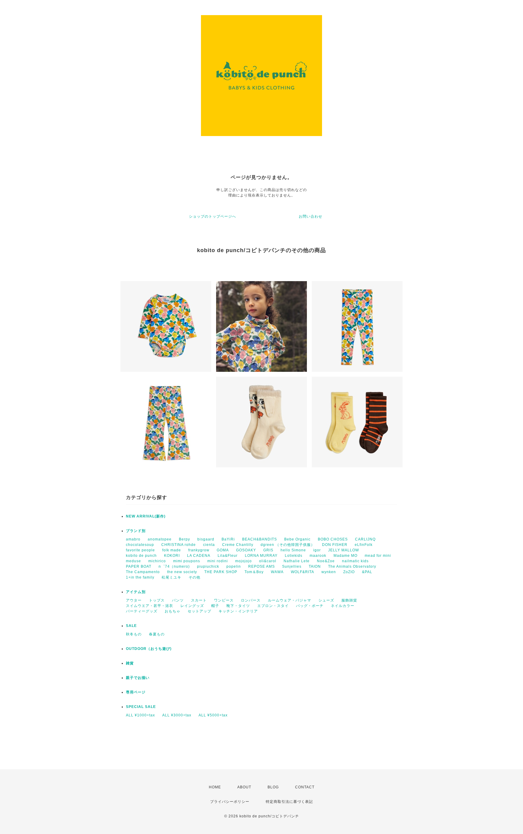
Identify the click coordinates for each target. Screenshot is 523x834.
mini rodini (217, 561)
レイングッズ (192, 606)
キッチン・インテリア (238, 611)
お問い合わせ (310, 216)
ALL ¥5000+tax (213, 715)
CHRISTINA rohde (178, 545)
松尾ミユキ (171, 577)
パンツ (178, 600)
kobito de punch (141, 555)
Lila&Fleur (228, 555)
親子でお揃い (138, 678)
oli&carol (267, 561)
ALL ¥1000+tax (140, 715)
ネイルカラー (342, 606)
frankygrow (198, 550)
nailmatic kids (355, 561)
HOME (215, 787)
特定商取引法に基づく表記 (289, 802)
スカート (199, 600)
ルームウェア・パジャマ (289, 600)
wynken (328, 572)
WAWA (277, 572)
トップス (157, 600)
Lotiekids (293, 555)
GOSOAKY (246, 550)
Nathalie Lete (297, 561)
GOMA (223, 550)
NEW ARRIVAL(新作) (146, 516)
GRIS (268, 550)
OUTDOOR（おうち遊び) (149, 649)
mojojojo (243, 561)
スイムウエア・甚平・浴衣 (149, 606)
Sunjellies (291, 566)
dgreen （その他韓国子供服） (288, 545)
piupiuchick (208, 566)
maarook (318, 555)
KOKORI (172, 555)
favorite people (140, 550)
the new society (182, 572)
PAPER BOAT (138, 566)
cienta (209, 545)
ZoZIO (349, 572)
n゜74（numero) (174, 566)
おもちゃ (172, 611)
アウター (134, 600)
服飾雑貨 (349, 600)
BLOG (273, 787)
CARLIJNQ (365, 539)
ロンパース (251, 600)
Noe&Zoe (326, 561)
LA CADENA (198, 555)
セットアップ (199, 611)
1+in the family (140, 577)
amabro (133, 539)
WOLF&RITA (302, 572)
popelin (233, 566)
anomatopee (160, 539)
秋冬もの (134, 634)
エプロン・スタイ (273, 606)
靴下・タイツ (238, 606)
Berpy (184, 539)
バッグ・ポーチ (310, 606)
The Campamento (143, 572)
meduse (133, 561)
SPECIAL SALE (141, 707)
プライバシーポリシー (229, 802)
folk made (171, 550)
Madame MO (345, 555)
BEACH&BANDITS (259, 539)
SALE (131, 626)
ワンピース (224, 600)
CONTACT (304, 787)
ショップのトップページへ (212, 216)
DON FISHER (334, 545)
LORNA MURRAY (261, 555)
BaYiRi (228, 539)
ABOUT (244, 787)
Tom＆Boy (254, 572)
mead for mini (378, 555)
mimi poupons (186, 561)
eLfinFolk (364, 545)
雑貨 (130, 663)
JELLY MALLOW (343, 550)
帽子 (215, 606)
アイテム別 (136, 592)
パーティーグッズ (141, 611)
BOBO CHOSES (333, 539)
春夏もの (157, 634)
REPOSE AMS (261, 566)
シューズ (326, 600)
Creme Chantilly (237, 545)
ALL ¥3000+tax (176, 715)
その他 (194, 577)
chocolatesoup (140, 545)
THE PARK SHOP (220, 572)
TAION (315, 566)
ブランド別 (136, 531)
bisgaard (205, 539)
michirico (157, 561)
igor (317, 550)
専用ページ (136, 692)
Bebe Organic (297, 539)
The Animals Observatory (352, 566)
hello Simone (293, 550)
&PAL (367, 572)
